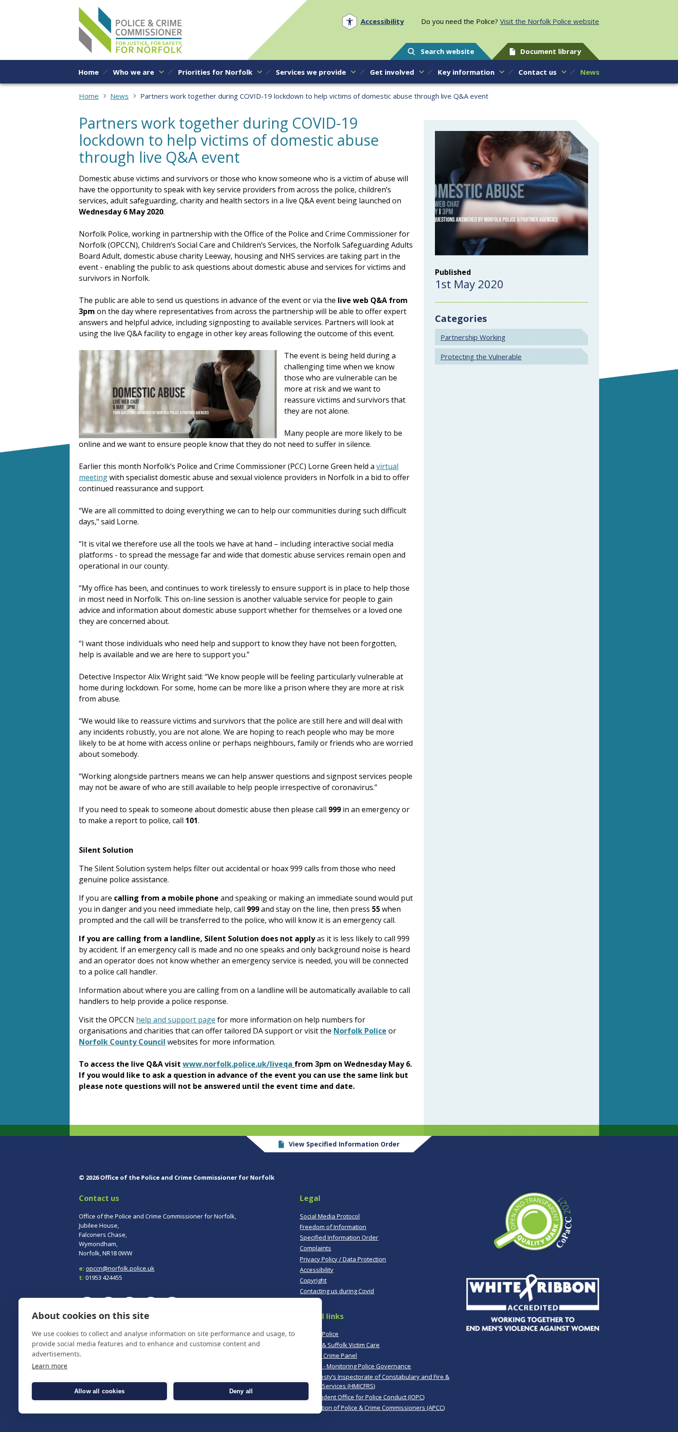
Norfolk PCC (130, 30)
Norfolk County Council (122, 1042)
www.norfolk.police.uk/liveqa (237, 1064)
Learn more (49, 1365)
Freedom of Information (333, 1227)
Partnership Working (473, 337)
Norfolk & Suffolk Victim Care (340, 1345)
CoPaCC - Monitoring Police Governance (355, 1366)
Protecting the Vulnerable (481, 356)
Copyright (313, 1280)
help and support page (175, 1020)
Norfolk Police (360, 1031)
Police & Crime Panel (328, 1355)
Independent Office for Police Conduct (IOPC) (362, 1397)
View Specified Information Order (344, 1144)
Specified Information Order (339, 1237)
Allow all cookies (99, 1391)
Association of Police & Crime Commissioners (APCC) (372, 1407)
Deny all (241, 1391)
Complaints (315, 1248)
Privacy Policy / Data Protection (343, 1259)
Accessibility (316, 1270)
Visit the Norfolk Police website (549, 21)
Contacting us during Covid (337, 1291)
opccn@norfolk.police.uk (120, 1268)
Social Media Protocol (330, 1216)
